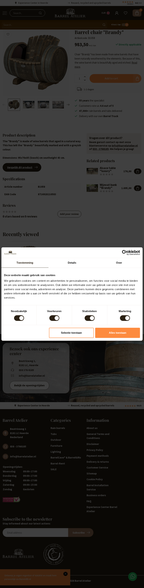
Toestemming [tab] (25, 262)
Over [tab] (119, 262)
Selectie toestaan (71, 332)
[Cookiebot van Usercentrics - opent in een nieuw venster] (124, 252)
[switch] (54, 318)
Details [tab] (72, 262)
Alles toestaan (117, 332)
